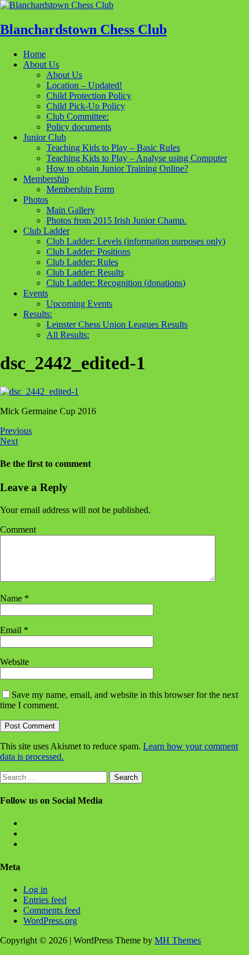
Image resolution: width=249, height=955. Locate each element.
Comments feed (51, 910)
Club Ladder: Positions (88, 252)
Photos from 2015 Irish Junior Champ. (116, 220)
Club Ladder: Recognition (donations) (115, 283)
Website (14, 662)
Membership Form (80, 189)
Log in (35, 889)
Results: (37, 314)
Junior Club (44, 137)
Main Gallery (70, 210)
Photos (35, 200)
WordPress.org (50, 921)
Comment (18, 529)
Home (34, 54)
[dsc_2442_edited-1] (39, 391)
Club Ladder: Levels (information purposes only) (135, 241)
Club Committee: (77, 116)
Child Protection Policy (88, 96)
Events (35, 293)
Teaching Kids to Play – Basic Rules (113, 148)
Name (12, 598)
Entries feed (45, 900)
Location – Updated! (84, 85)
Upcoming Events (79, 304)
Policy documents (78, 127)
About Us (41, 64)
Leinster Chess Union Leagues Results (117, 324)
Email (12, 630)
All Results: (67, 335)
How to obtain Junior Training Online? (117, 168)
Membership (46, 179)
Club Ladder (46, 231)
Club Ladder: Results (85, 272)
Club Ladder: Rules (82, 262)
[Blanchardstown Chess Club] (56, 5)
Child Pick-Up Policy (85, 106)
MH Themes (178, 940)
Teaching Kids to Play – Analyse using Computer (136, 158)
